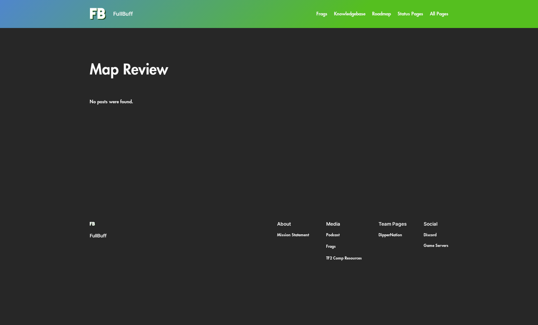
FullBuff (123, 13)
